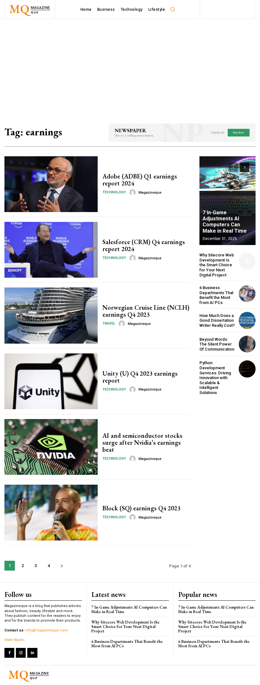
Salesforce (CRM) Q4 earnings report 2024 (143, 245)
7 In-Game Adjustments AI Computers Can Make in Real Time (225, 222)
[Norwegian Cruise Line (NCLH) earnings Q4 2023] (51, 315)
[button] (172, 9)
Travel (108, 323)
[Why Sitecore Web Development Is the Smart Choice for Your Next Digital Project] (247, 261)
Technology (114, 192)
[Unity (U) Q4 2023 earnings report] (51, 381)
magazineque (150, 193)
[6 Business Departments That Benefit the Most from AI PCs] (247, 293)
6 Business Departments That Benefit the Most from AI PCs (216, 295)
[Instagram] (21, 653)
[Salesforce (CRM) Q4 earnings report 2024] (51, 250)
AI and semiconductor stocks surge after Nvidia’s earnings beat (142, 442)
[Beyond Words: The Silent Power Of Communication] (247, 344)
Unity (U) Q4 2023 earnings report (140, 377)
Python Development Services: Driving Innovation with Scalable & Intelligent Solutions (215, 377)
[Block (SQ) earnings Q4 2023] (51, 512)
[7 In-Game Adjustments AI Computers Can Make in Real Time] (227, 200)
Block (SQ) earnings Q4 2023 (141, 508)
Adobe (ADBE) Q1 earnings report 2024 (139, 179)
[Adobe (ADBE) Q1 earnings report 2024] (51, 184)
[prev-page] (233, 167)
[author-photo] (133, 192)
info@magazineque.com (46, 630)
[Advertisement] (130, 66)
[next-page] (61, 566)
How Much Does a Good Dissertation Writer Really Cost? (217, 320)
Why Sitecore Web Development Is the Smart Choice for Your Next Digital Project (216, 265)
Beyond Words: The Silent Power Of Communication (216, 344)
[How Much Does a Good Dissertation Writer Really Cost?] (247, 320)
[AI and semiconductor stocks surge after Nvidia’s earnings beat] (51, 447)
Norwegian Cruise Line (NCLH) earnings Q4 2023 (145, 311)
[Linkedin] (32, 653)
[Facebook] (9, 653)
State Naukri (14, 640)
